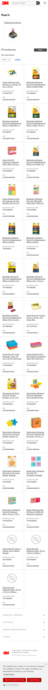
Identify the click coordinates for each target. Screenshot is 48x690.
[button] (11, 685)
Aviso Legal (16, 650)
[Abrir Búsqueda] (45, 3)
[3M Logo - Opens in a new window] (5, 3)
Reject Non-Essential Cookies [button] (14, 680)
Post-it (5, 59)
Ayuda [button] (6, 637)
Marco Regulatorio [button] (14, 630)
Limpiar (17, 60)
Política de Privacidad (29, 650)
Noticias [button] (8, 622)
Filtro (40, 50)
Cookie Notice (9, 674)
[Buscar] (38, 3)
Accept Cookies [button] (34, 680)
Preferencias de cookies (20, 652)
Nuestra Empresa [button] (13, 615)
